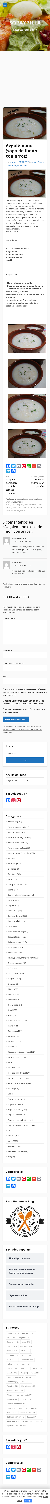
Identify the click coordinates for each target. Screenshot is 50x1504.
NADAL (37, 1368)
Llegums (12, 978)
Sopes (13, 510)
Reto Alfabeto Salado (17, 1083)
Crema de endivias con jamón (37, 481)
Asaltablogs (13, 863)
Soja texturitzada (15, 1104)
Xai (9, 1156)
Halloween (12, 1364)
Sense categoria (15, 1099)
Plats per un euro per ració (24, 507)
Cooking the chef (15, 916)
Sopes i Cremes (21, 165)
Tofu (10, 1130)
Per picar (12, 1386)
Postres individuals (16, 1404)
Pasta (10, 1025)
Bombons (12, 874)
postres (26, 1399)
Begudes (12, 869)
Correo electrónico (13, 663)
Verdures (12, 1146)
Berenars (12, 1342)
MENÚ (25, 1368)
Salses (11, 1088)
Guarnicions (26, 1359)
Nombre (7, 650)
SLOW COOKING (15, 1417)
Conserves (13, 910)
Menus (11, 994)
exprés (20, 504)
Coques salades (15, 921)
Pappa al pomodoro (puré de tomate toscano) (12, 485)
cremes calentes (15, 931)
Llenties (11, 984)
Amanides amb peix (16, 832)
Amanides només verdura (19, 853)
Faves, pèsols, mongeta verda (21, 957)
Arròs (34, 162)
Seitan (10, 1093)
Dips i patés (13, 947)
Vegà (10, 1141)
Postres (11, 1067)
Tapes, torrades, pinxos (18, 1125)
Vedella (11, 1135)
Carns (10, 889)
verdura (27, 1421)
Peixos (11, 1046)
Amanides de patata (17, 848)
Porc (10, 1062)
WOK (39, 1421)
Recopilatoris (32, 1408)
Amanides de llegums (17, 837)
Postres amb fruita (16, 1073)
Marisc (11, 989)
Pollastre (12, 1399)
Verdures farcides (16, 1151)
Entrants (12, 1355)
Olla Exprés (13, 1005)
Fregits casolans (15, 963)
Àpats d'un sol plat (16, 1426)
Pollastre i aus (14, 1057)
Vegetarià (21, 510)
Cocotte (12, 1346)
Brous (10, 879)
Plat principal (28, 1386)
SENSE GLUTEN (27, 1412)
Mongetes (12, 999)
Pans (10, 1015)
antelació (28, 1333)
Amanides (12, 821)
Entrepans (12, 952)
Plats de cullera (15, 1390)
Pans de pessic (14, 1020)
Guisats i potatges (16, 973)
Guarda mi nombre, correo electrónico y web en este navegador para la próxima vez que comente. (25, 692)
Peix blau (12, 1041)
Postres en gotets (16, 1078)
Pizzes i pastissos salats (19, 1052)
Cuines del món (14, 942)
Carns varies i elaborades (19, 895)
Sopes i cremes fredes (18, 1120)
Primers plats (14, 1408)
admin (13, 162)
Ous (33, 504)
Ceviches (12, 900)
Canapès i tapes (15, 884)
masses (12, 1368)
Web (5, 676)
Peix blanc (12, 1036)
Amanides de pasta (16, 842)
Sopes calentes (29, 499)
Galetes (11, 968)
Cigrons (11, 905)
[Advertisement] (25, 76)
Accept (28, 1500)
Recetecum (17, 538)
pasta (30, 1377)
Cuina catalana (14, 937)
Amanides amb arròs (17, 827)
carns (26, 1342)
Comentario (9, 618)
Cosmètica (12, 926)
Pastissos (12, 1031)
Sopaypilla (25, 22)
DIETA (14, 504)
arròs (8, 504)
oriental (27, 504)
